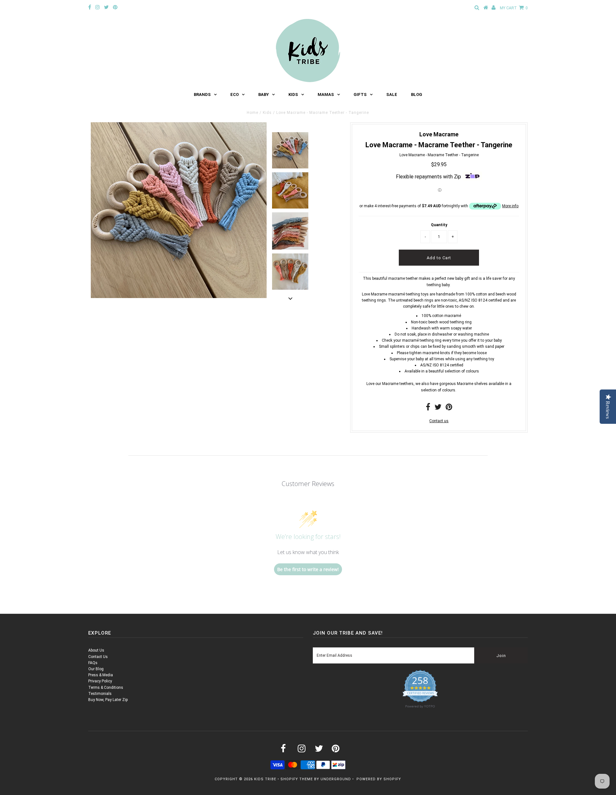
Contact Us (98, 656)
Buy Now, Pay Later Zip (108, 699)
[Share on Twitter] (437, 408)
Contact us (439, 421)
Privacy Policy (100, 681)
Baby (263, 94)
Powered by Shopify (378, 779)
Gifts (360, 94)
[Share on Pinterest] (449, 408)
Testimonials (100, 693)
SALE (391, 94)
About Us (96, 650)
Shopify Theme (296, 779)
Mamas (326, 94)
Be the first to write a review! (308, 569)
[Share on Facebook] (428, 408)
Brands (202, 94)
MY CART (514, 8)
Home (252, 112)
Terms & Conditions (105, 687)
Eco (234, 94)
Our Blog (96, 669)
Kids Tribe (265, 779)
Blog (416, 94)
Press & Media (100, 675)
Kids (293, 94)
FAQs (93, 663)
